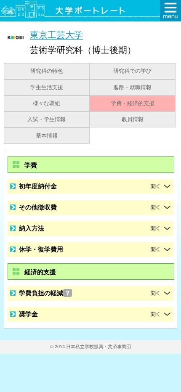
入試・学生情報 (46, 119)
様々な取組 (46, 103)
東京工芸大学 (56, 35)
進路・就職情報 (132, 87)
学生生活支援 (46, 87)
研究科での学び (132, 71)
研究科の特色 (46, 71)
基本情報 (47, 136)
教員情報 (133, 119)
